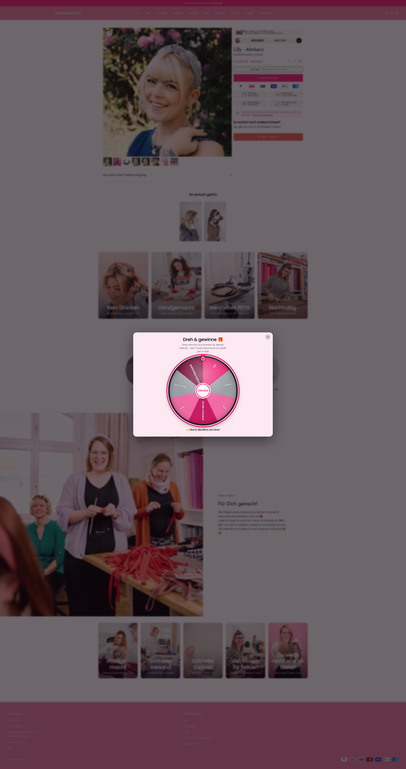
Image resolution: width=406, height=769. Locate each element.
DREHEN (203, 390)
